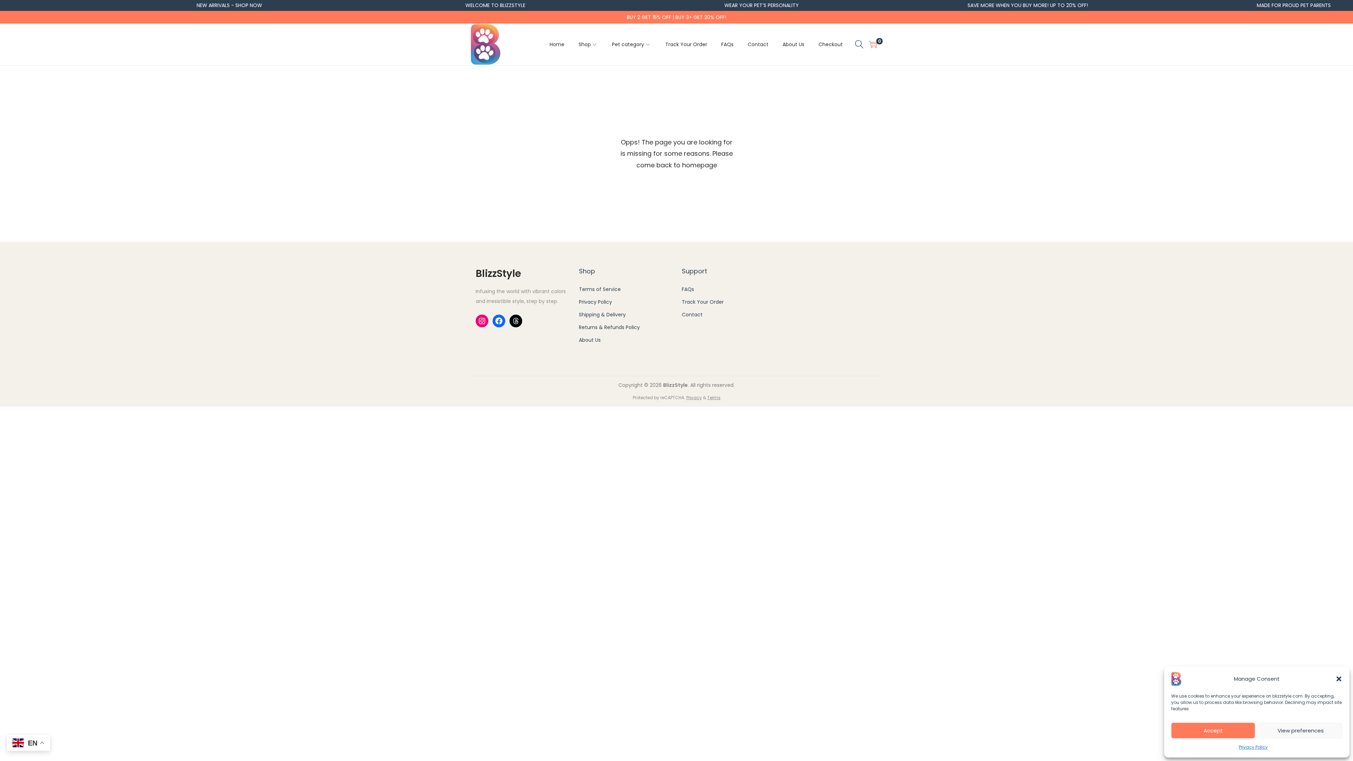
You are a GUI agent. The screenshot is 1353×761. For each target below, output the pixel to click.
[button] (1338, 678)
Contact (692, 314)
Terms (714, 398)
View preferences (1301, 730)
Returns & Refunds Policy (609, 327)
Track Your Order (703, 301)
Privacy (694, 398)
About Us (590, 340)
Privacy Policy (1253, 747)
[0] (873, 44)
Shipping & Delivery (602, 314)
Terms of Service (600, 289)
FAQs (688, 289)
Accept (1213, 730)
